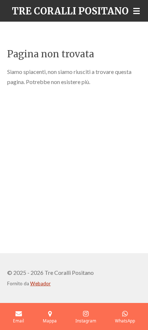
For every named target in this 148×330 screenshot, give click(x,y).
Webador (40, 283)
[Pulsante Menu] (136, 11)
